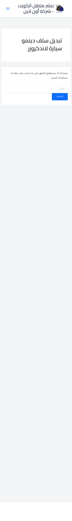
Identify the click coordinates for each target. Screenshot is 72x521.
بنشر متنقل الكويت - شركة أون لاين (36, 8)
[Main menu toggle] (8, 9)
